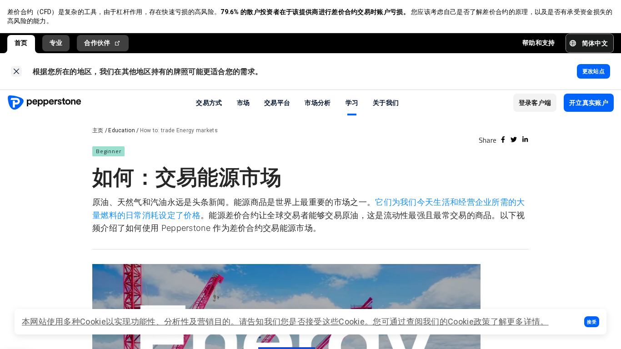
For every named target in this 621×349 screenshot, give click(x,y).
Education (121, 130)
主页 (98, 130)
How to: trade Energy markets (179, 130)
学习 (352, 102)
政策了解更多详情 (507, 321)
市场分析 (318, 102)
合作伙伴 (97, 42)
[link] (16, 71)
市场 (243, 102)
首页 (21, 42)
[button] (591, 321)
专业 (56, 42)
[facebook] (503, 140)
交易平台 (277, 102)
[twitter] (514, 140)
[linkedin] (525, 140)
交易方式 (209, 102)
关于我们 (386, 102)
